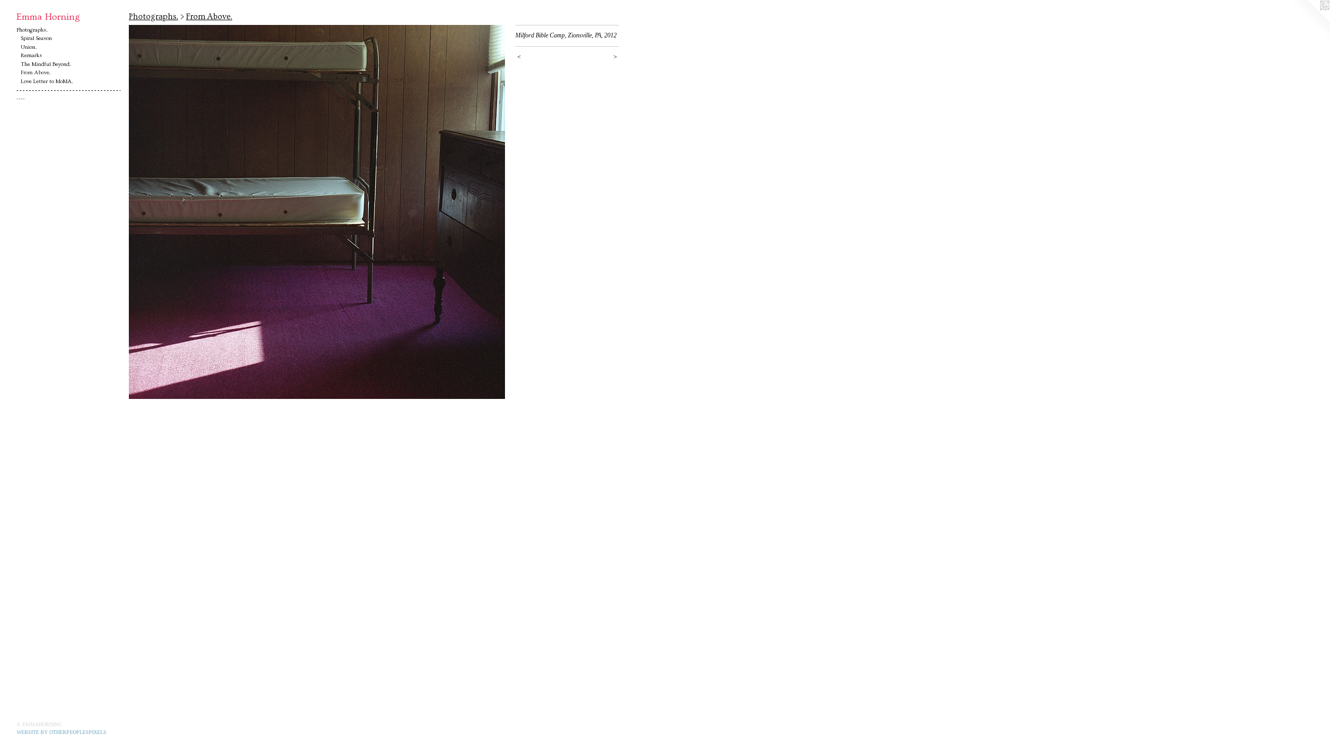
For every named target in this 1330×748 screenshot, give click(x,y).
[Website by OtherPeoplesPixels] (1309, 21)
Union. (29, 47)
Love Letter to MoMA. (47, 81)
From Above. (36, 72)
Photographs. (32, 29)
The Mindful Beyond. (46, 64)
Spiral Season (36, 38)
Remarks (31, 55)
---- (21, 99)
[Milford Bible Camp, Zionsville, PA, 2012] (317, 212)
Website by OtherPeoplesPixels (62, 732)
